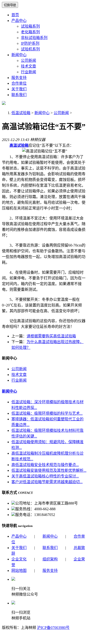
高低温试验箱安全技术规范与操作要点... (45, 465)
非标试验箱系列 (34, 38)
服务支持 (19, 78)
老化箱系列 (30, 32)
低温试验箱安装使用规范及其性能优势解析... (48, 470)
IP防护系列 (30, 43)
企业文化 (19, 559)
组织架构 (50, 559)
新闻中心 (19, 55)
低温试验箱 (20, 113)
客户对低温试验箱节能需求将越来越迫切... (47, 482)
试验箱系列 (30, 26)
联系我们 (19, 95)
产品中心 (19, 21)
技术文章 (28, 66)
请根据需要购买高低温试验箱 (51, 336)
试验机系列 (30, 49)
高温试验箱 (18, 145)
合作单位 (19, 83)
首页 (15, 15)
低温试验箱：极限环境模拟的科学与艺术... (47, 413)
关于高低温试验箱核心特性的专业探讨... (45, 476)
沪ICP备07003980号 (53, 628)
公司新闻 (28, 60)
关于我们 (19, 89)
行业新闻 (28, 72)
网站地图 (19, 571)
